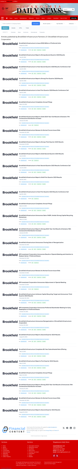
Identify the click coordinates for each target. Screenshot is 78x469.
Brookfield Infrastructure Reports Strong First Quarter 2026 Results (41, 78)
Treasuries (42, 32)
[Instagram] (74, 429)
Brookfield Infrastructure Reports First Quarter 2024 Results (38, 361)
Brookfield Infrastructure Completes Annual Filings (35, 102)
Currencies (25, 32)
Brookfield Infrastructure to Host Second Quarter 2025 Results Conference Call (45, 165)
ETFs (20, 28)
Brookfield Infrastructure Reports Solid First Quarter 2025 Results (40, 177)
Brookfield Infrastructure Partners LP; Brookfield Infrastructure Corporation (35, 47)
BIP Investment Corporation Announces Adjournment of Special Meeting (42, 282)
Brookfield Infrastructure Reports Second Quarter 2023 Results (39, 410)
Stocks (13, 28)
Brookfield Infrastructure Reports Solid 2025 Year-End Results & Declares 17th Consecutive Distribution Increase (44, 117)
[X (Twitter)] (63, 429)
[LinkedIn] (70, 429)
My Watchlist (60, 23)
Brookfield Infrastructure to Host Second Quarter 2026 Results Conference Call (45, 67)
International (34, 32)
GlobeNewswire (23, 61)
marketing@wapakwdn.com (63, 452)
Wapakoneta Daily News (29, 462)
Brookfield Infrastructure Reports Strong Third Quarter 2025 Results (41, 142)
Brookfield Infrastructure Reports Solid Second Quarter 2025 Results (41, 154)
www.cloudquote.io (52, 427)
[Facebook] (67, 429)
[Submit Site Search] (72, 9)
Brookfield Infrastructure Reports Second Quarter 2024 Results (39, 334)
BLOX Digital (52, 463)
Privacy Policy (49, 430)
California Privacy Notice (21, 465)
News (19, 32)
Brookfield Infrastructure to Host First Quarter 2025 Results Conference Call (44, 192)
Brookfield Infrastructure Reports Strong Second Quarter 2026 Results (42, 55)
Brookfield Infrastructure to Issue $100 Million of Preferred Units (40, 43)
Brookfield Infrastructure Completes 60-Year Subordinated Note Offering (42, 349)
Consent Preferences (6, 468)
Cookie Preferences (32, 465)
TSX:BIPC (44, 61)
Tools (27, 28)
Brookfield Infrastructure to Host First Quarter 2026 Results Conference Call (44, 90)
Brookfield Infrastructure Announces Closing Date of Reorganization (41, 242)
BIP (32, 61)
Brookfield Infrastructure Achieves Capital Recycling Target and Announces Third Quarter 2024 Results (45, 295)
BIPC (35, 61)
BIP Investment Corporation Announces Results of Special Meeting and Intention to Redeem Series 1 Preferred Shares (46, 255)
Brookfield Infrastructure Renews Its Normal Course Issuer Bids (39, 130)
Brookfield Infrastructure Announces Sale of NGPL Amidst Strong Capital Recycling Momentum (46, 216)
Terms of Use (30, 463)
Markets (5, 28)
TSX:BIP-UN (39, 61)
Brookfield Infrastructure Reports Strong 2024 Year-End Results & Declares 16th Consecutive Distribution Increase (45, 229)
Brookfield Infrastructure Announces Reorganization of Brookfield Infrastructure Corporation (45, 322)
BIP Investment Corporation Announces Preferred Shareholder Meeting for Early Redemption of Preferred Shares (45, 308)
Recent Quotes (46, 23)
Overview (13, 32)
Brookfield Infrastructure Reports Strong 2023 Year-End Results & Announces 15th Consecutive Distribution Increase (46, 385)
